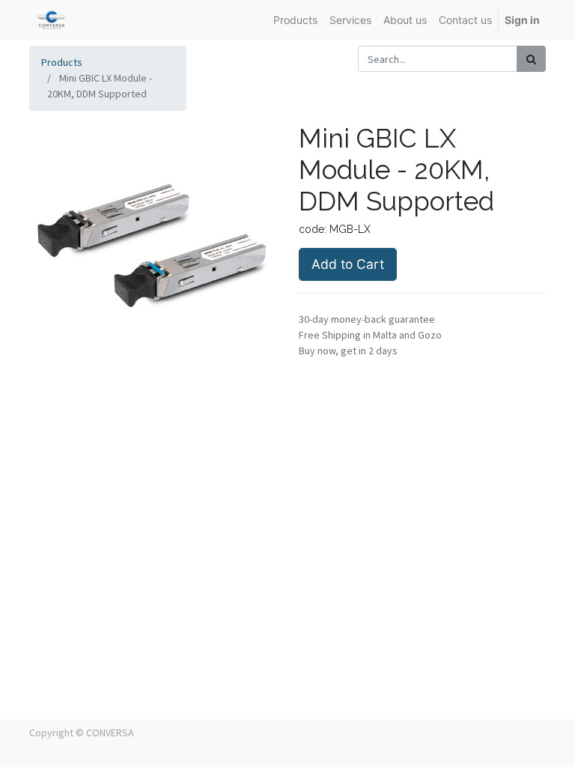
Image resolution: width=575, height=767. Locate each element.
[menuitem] (295, 20)
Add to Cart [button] (347, 264)
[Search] (531, 59)
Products (61, 62)
